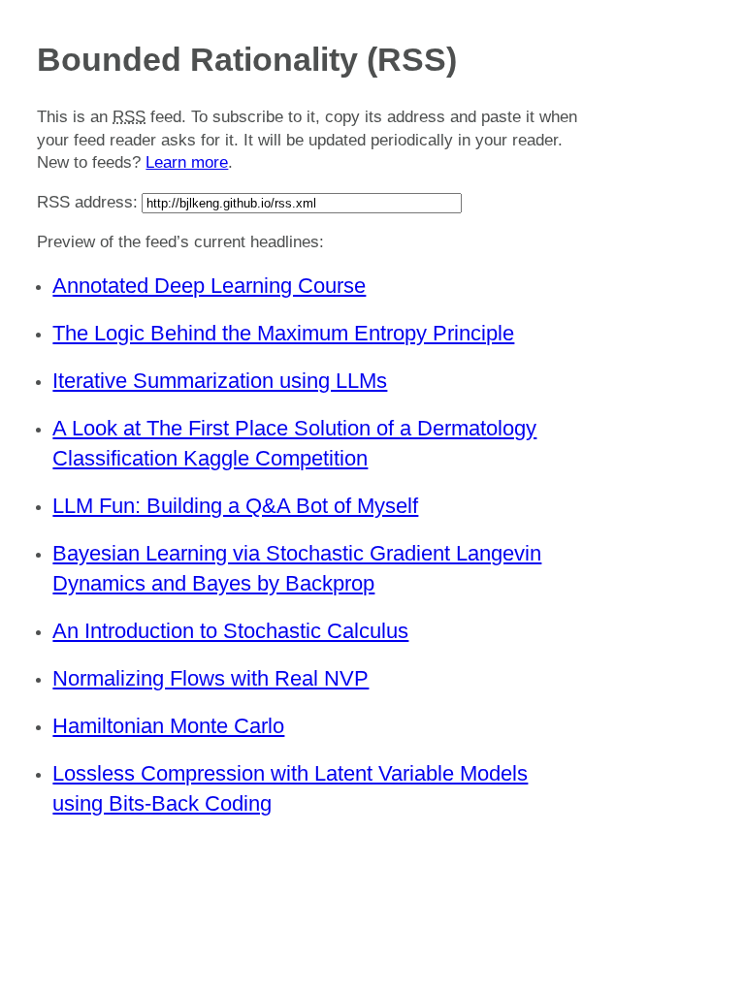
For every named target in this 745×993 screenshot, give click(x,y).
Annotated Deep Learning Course (209, 285)
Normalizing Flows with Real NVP (210, 678)
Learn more (187, 162)
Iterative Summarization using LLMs (219, 380)
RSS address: (87, 202)
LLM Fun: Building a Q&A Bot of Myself (235, 506)
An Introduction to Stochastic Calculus (230, 631)
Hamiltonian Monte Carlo (168, 726)
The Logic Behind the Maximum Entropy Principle (283, 333)
